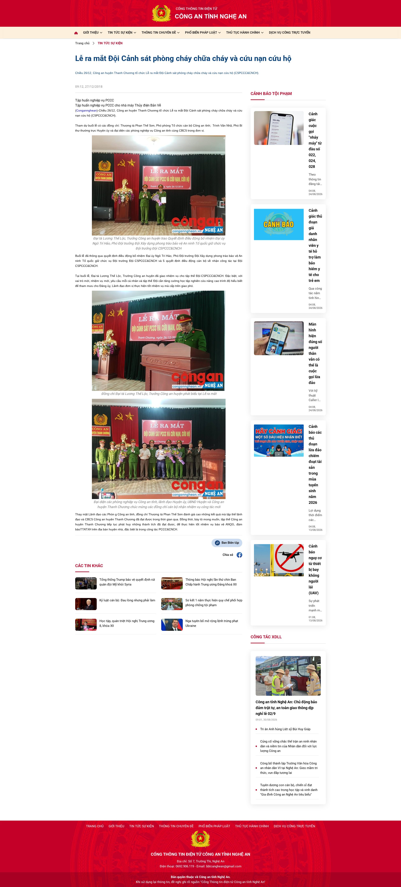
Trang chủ (82, 43)
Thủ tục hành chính (252, 826)
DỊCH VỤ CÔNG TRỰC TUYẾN (289, 32)
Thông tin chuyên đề (176, 826)
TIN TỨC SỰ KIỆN (120, 32)
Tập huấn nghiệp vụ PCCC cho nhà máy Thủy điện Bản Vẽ (118, 105)
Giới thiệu (91, 32)
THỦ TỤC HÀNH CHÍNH (243, 32)
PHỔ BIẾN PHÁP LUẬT (201, 32)
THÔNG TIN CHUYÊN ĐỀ (159, 32)
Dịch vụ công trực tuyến (294, 826)
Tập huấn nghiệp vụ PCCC (94, 100)
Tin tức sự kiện (141, 826)
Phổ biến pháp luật (214, 826)
